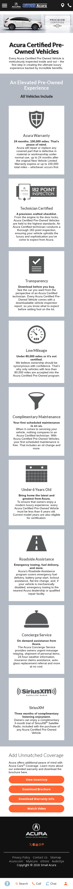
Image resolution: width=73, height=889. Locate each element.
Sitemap (55, 857)
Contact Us (40, 857)
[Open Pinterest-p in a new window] (43, 844)
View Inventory (36, 779)
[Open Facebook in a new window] (34, 844)
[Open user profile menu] (66, 884)
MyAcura (32, 861)
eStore (44, 861)
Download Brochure (36, 789)
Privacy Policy (21, 857)
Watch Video (36, 808)
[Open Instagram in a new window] (40, 844)
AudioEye (58, 861)
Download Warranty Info (36, 799)
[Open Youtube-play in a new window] (37, 844)
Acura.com (16, 861)
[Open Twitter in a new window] (31, 844)
